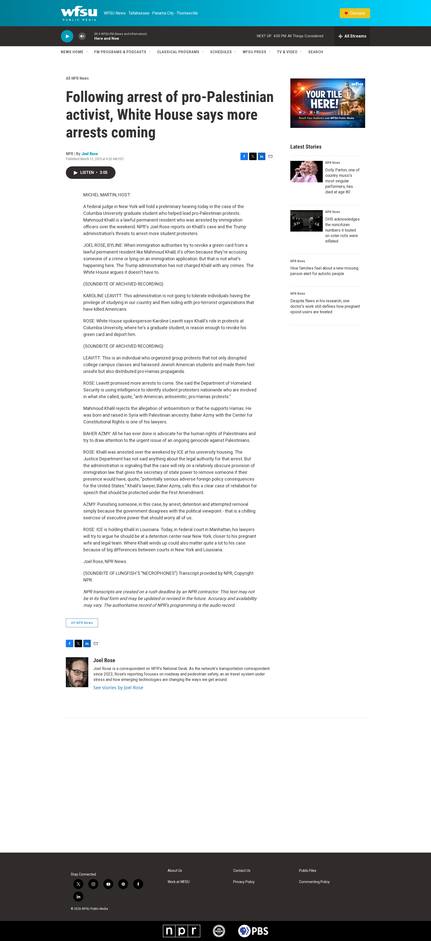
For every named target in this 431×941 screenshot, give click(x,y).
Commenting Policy (314, 882)
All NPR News (77, 78)
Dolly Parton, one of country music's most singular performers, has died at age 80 (342, 181)
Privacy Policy (244, 882)
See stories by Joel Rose (118, 687)
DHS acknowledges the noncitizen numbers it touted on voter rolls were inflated (342, 230)
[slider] (90, 36)
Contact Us (241, 871)
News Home (72, 52)
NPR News (332, 163)
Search (315, 52)
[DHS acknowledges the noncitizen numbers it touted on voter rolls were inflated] (306, 221)
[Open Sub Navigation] (87, 52)
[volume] (82, 36)
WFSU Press (254, 52)
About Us (175, 871)
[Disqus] (215, 785)
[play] (67, 36)
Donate (357, 13)
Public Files (307, 871)
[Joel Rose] (77, 672)
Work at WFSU (179, 882)
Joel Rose (90, 153)
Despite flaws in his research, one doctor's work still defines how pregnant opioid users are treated (325, 306)
